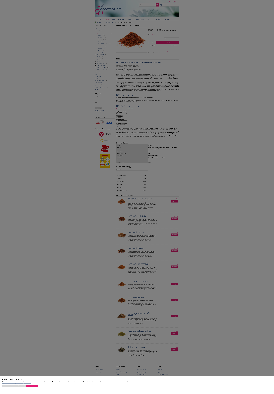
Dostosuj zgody (21, 386)
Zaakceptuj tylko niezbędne (9, 386)
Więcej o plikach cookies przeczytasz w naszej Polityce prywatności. (16, 383)
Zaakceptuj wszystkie (32, 386)
